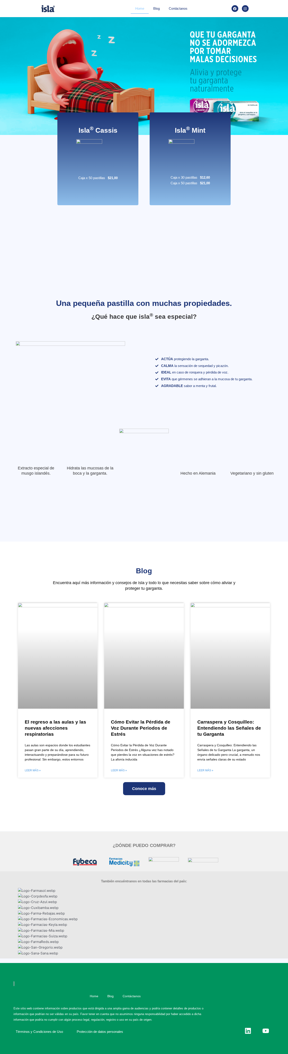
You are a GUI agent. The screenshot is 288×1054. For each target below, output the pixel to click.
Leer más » (33, 770)
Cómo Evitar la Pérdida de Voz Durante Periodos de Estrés (140, 728)
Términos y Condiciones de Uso (39, 1032)
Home (139, 8)
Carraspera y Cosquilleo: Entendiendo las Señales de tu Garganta (229, 728)
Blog (156, 8)
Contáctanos (178, 8)
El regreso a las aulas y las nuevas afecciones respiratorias (55, 728)
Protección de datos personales (100, 1032)
